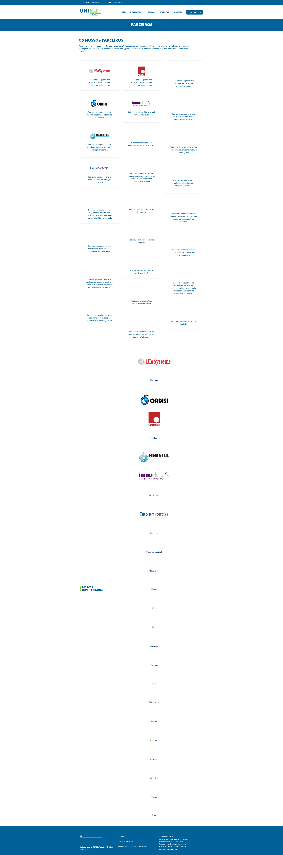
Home (123, 12)
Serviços (151, 12)
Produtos (164, 12)
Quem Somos (135, 12)
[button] (194, 12)
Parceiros (177, 12)
